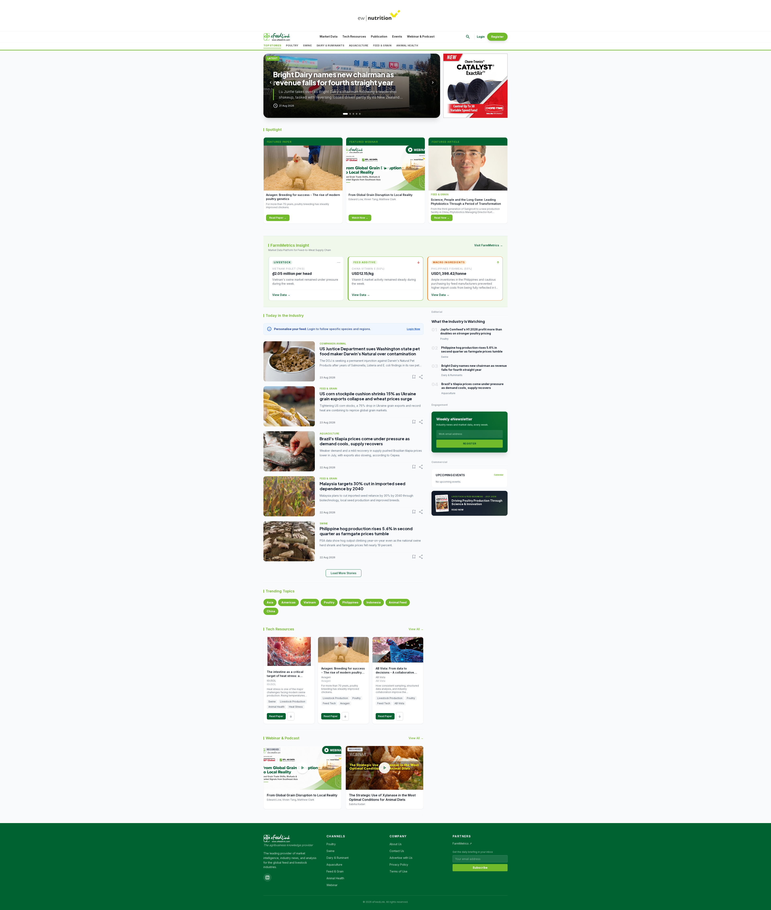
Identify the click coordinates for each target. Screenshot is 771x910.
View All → (416, 629)
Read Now (457, 509)
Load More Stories (343, 573)
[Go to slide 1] (344, 114)
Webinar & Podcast (420, 36)
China (271, 611)
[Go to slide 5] (360, 114)
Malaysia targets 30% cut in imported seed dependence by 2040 (362, 486)
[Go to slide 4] (356, 114)
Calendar (498, 475)
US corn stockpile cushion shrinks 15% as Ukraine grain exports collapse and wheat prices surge (368, 396)
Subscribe (480, 867)
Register (497, 36)
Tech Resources (354, 36)
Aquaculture (358, 45)
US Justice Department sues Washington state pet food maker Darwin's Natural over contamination (370, 351)
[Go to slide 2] (348, 114)
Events (397, 36)
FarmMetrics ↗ (462, 843)
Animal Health (407, 45)
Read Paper (276, 716)
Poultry (292, 45)
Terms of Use (398, 871)
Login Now (413, 328)
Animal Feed (398, 602)
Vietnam (310, 602)
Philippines (350, 602)
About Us (396, 844)
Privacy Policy (399, 864)
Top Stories (272, 45)
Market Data (329, 36)
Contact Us (397, 851)
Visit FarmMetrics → (488, 245)
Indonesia (373, 602)
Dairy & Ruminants (330, 45)
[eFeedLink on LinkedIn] (267, 877)
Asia (270, 602)
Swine (307, 45)
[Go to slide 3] (353, 114)
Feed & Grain (382, 45)
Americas (288, 602)
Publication (379, 36)
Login (481, 36)
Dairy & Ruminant (337, 857)
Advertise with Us (401, 857)
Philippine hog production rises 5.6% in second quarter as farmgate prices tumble (366, 531)
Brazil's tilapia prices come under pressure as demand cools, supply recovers (365, 441)
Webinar (332, 885)
